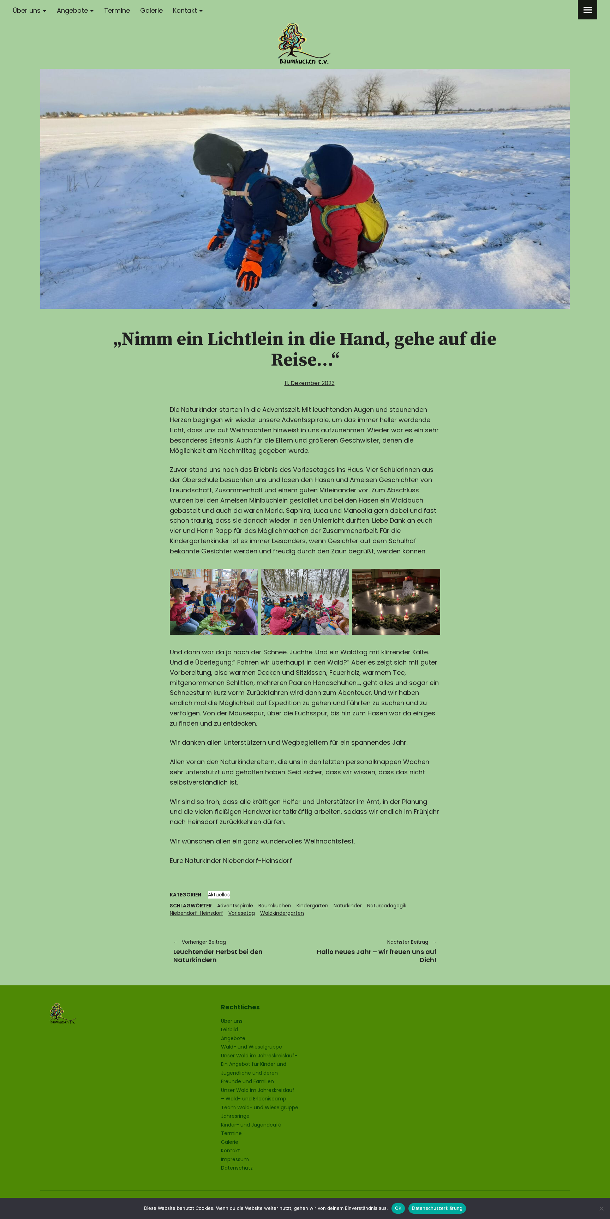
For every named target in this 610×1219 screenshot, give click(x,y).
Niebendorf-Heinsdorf (196, 913)
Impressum (235, 1159)
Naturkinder (348, 905)
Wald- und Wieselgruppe (251, 1046)
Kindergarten (312, 905)
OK (398, 1208)
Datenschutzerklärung (437, 1208)
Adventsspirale (235, 905)
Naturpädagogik (386, 905)
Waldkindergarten (282, 913)
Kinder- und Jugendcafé (251, 1124)
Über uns (27, 10)
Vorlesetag (241, 913)
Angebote (72, 10)
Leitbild (229, 1029)
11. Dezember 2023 (310, 383)
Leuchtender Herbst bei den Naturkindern (218, 951)
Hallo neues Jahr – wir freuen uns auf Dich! (374, 951)
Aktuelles (219, 894)
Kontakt (185, 10)
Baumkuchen (274, 905)
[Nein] (601, 1208)
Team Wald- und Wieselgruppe (259, 1107)
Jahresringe (235, 1115)
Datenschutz (237, 1167)
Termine (117, 10)
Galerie (151, 10)
